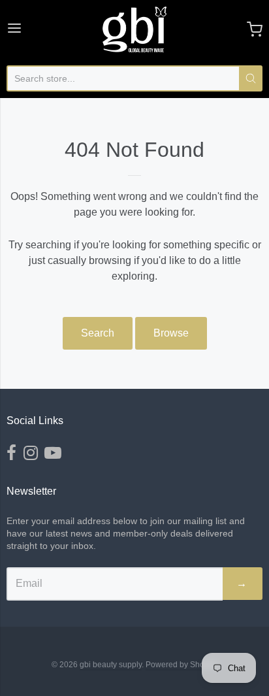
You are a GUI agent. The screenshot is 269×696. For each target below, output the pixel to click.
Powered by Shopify (181, 664)
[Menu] (14, 29)
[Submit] (250, 78)
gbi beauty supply (111, 664)
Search (97, 333)
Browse (171, 333)
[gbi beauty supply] (134, 29)
